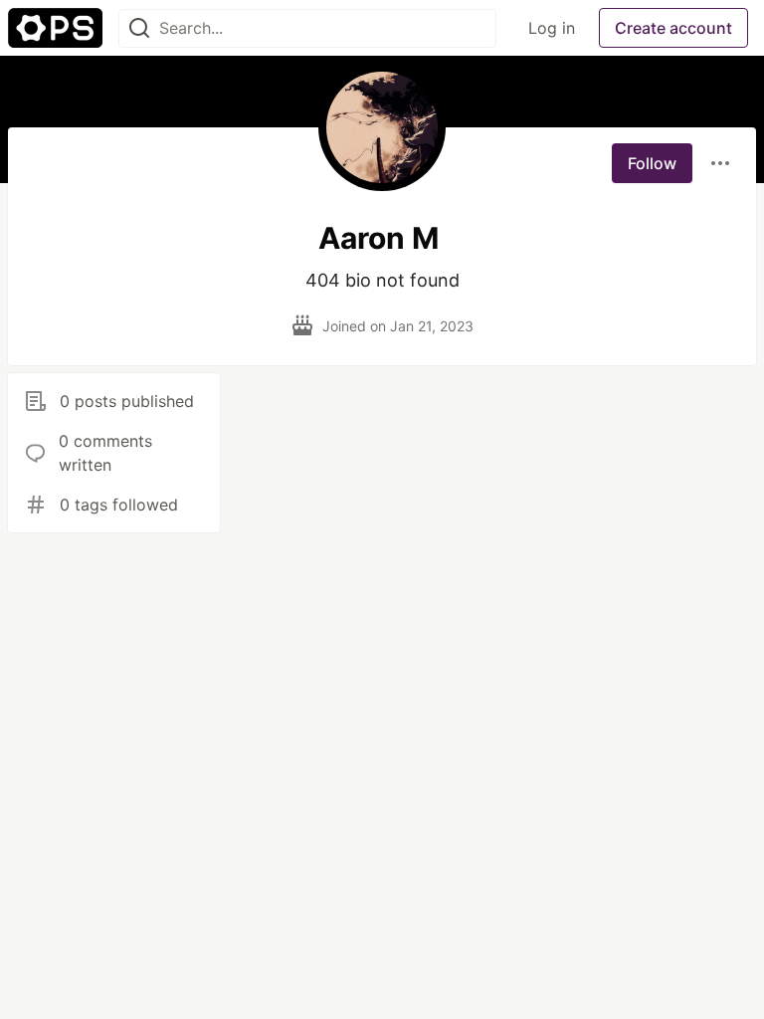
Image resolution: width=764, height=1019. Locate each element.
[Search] (139, 28)
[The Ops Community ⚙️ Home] (55, 28)
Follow (652, 163)
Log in (551, 28)
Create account (673, 28)
